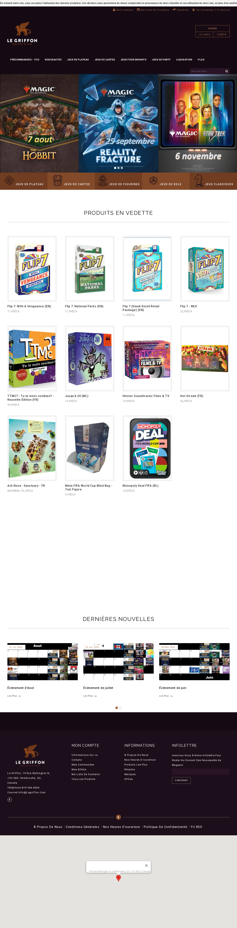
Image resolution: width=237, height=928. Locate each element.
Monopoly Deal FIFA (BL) (141, 485)
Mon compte (124, 10)
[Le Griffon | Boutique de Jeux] (22, 33)
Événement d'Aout (20, 688)
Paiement (183, 10)
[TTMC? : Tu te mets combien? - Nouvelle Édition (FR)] (32, 389)
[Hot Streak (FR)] (205, 389)
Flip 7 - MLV (188, 306)
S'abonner (181, 780)
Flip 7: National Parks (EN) (84, 306)
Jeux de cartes (105, 59)
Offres (128, 779)
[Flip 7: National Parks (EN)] (89, 299)
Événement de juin (172, 688)
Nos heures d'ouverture (140, 759)
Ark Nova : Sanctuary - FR (26, 485)
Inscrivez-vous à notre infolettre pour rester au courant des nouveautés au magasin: (196, 760)
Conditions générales (82, 827)
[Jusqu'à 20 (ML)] (89, 389)
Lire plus (12, 696)
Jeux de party (161, 59)
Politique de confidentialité (165, 827)
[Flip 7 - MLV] (205, 299)
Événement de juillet (98, 688)
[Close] (146, 865)
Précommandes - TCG (24, 59)
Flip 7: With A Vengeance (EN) (29, 306)
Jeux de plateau (78, 59)
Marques (130, 774)
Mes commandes (83, 764)
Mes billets (79, 769)
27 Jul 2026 (15, 647)
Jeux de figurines (124, 184)
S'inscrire (223, 10)
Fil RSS (196, 827)
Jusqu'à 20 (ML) (77, 396)
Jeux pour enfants (133, 59)
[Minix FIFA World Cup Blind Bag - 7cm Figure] (89, 478)
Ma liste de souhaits (155, 10)
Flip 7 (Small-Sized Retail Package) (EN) (141, 308)
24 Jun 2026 (92, 647)
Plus (201, 59)
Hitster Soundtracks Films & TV (146, 396)
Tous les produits (84, 779)
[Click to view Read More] (40, 661)
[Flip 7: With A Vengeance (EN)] (32, 299)
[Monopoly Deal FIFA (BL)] (147, 478)
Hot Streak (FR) (191, 396)
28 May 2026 (168, 647)
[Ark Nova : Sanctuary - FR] (32, 478)
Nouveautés (53, 59)
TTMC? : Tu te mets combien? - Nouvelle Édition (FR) (30, 397)
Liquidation (184, 59)
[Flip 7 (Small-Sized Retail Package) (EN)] (147, 299)
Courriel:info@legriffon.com (26, 792)
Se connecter (205, 10)
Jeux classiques (219, 184)
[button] (118, 878)
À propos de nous (136, 755)
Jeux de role (171, 184)
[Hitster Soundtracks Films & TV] (147, 389)
